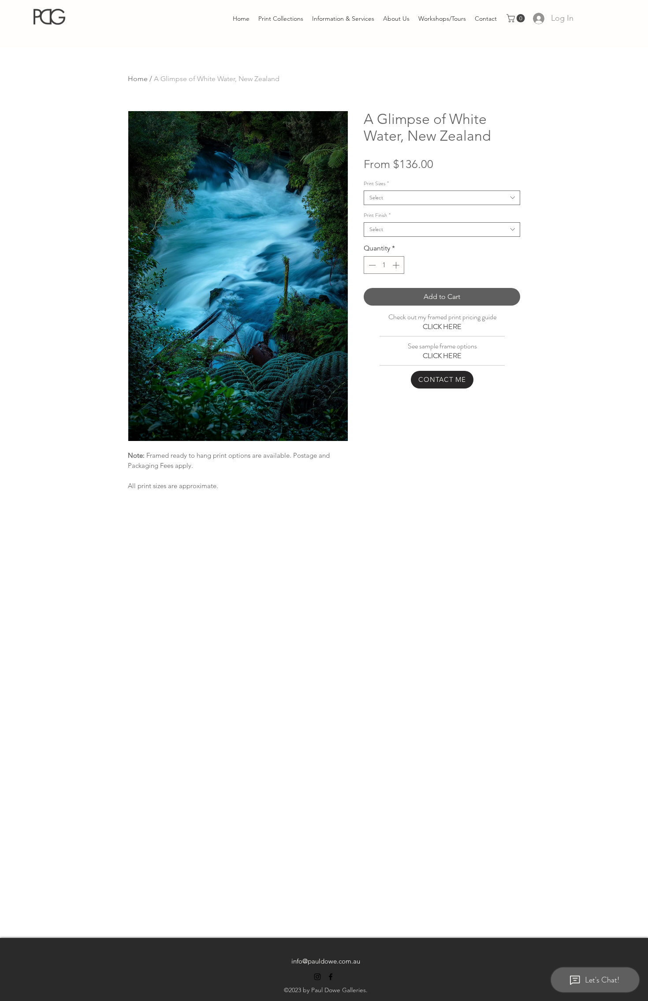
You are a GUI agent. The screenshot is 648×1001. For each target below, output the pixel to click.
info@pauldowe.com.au (325, 961)
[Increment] (397, 265)
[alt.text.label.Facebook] (330, 976)
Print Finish (377, 215)
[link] (516, 18)
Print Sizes (376, 183)
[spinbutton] (384, 265)
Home (138, 79)
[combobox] (442, 197)
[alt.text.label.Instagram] (317, 976)
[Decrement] (371, 265)
